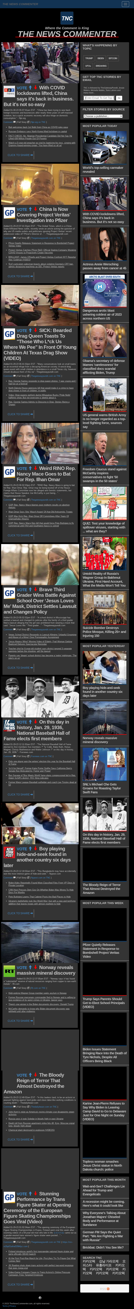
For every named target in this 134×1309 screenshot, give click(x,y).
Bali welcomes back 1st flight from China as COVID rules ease (38, 127)
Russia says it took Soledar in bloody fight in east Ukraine (35, 1119)
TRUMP (89, 58)
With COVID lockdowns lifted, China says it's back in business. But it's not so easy (39, 96)
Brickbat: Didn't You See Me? (103, 1247)
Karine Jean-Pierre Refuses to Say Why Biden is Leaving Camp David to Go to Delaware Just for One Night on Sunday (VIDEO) (104, 1111)
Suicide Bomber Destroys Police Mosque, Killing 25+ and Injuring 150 (104, 632)
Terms (5, 1306)
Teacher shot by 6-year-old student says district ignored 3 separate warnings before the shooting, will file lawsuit (40, 649)
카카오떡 (89, 1261)
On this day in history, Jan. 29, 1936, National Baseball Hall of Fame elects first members (37, 730)
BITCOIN (113, 58)
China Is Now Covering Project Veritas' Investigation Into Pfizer (43, 214)
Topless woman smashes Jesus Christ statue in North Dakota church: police (102, 1165)
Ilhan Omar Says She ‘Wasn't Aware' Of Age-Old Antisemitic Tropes (40, 512)
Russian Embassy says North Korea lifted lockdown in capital (37, 131)
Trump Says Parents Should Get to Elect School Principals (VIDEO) (104, 1003)
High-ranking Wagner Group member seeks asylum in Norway (37, 993)
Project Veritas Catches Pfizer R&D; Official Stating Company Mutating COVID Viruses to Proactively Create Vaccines (42, 251)
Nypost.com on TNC (40, 877)
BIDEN (101, 58)
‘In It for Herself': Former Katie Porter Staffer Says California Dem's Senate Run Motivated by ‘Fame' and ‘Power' (40, 769)
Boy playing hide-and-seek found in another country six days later (37, 857)
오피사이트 (58, 1232)
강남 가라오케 (108, 1261)
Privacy (12, 1306)
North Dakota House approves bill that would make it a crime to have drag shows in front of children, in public (41, 389)
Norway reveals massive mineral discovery (46, 970)
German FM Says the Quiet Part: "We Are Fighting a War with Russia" (103, 1236)
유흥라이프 (103, 1265)
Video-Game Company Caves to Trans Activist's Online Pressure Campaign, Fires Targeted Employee (39, 1273)
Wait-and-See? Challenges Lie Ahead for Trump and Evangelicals (104, 1190)
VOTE (22, 88)
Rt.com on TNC (38, 988)
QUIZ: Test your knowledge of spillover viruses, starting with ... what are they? (104, 527)
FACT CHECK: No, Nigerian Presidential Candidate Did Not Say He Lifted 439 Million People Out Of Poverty (40, 137)
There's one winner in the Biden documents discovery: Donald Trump (41, 1004)
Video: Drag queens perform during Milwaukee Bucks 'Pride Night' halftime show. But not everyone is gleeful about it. (39, 396)
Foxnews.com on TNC (41, 756)
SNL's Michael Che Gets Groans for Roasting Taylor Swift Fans (102, 788)
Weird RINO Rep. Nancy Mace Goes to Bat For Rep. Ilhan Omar (46, 474)
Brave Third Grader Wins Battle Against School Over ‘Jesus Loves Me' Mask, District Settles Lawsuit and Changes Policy (40, 601)
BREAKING (101, 66)
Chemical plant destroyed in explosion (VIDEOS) (31, 1130)
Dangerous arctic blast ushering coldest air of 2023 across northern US (102, 314)
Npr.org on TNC (38, 122)
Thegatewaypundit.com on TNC (46, 238)
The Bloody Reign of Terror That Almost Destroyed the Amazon (34, 1083)
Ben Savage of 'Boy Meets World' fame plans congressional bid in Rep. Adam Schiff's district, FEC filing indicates (42, 776)
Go (119, 98)
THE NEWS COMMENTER (67, 34)
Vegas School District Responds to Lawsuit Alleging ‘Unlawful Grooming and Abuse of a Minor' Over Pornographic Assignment (42, 635)
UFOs (88, 66)
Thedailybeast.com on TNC (44, 1107)
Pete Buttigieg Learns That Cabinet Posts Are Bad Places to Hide (39, 896)
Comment (8, 122)
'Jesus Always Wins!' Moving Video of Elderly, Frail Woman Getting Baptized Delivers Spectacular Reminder (40, 642)
